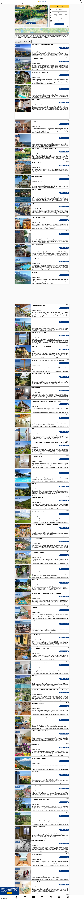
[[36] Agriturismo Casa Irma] (23, 557)
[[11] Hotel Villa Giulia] (23, 195)
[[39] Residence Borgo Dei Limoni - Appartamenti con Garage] (23, 598)
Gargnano (17, 45)
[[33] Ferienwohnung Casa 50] (23, 516)
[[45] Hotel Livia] (23, 681)
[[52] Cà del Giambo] (23, 777)
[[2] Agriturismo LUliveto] (23, 64)
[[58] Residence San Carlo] (23, 859)
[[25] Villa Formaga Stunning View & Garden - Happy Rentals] (23, 406)
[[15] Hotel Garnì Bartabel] (23, 250)
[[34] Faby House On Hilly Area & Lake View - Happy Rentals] (23, 530)
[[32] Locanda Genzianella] (23, 502)
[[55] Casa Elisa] (23, 818)
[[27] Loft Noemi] (23, 434)
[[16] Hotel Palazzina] (23, 264)
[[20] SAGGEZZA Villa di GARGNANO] (23, 338)
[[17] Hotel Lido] (23, 277)
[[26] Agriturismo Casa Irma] (23, 420)
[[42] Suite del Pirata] (23, 640)
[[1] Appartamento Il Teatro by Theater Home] (23, 50)
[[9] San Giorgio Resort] (23, 167)
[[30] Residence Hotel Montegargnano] (23, 475)
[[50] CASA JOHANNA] (23, 749)
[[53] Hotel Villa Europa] (23, 791)
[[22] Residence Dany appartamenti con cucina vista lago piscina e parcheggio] (23, 365)
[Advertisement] (42, 294)
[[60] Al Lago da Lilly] (23, 887)
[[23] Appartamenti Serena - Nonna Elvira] (23, 379)
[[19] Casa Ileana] (23, 324)
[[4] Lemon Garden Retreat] (23, 91)
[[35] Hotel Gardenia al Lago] (23, 544)
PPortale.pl (5, 898)
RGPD (6, 891)
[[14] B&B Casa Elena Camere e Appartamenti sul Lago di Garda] (23, 236)
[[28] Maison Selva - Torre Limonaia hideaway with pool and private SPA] (23, 447)
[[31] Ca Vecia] (23, 489)
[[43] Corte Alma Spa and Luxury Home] (23, 653)
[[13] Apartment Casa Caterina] (23, 222)
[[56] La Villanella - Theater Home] (23, 832)
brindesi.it (42, 1)
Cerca (59, 24)
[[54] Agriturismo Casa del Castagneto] (23, 804)
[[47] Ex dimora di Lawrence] (23, 708)
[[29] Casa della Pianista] (23, 461)
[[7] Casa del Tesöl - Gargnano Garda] (23, 140)
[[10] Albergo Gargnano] (23, 181)
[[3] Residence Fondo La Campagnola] (23, 77)
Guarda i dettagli (64, 47)
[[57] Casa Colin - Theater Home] (23, 846)
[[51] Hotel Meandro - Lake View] (23, 763)
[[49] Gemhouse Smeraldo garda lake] (23, 736)
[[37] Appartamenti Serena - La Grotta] (23, 571)
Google (17, 887)
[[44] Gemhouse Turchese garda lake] (23, 667)
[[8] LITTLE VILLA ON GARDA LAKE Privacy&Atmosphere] (23, 154)
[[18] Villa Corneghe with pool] (23, 310)
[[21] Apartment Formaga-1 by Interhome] (23, 351)
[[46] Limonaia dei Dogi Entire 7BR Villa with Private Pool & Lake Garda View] (23, 695)
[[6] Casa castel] (23, 126)
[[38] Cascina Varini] (23, 585)
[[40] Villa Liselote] (23, 612)
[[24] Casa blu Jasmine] (23, 393)
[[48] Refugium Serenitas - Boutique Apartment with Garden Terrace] (23, 722)
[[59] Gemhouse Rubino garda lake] (23, 873)
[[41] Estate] (23, 626)
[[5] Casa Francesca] (23, 105)
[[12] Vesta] (23, 209)
